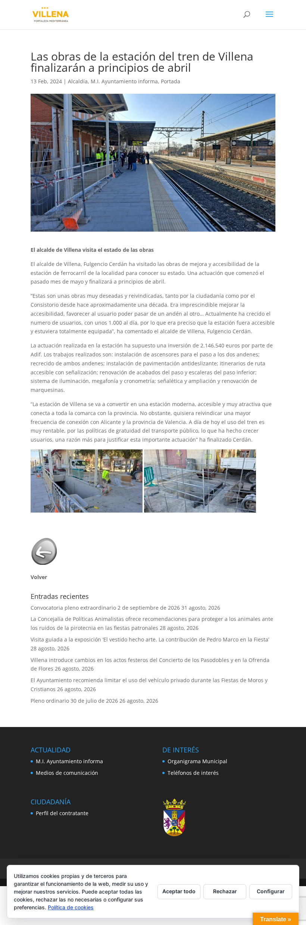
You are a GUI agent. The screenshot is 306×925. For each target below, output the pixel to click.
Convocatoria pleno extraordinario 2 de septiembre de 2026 (105, 607)
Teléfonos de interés (193, 772)
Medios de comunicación (67, 772)
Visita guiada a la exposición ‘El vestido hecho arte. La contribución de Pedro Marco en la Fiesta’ (150, 639)
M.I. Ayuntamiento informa (124, 81)
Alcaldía (78, 81)
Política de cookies (71, 907)
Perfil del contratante (62, 813)
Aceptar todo (179, 891)
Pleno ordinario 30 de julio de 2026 (74, 700)
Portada (170, 81)
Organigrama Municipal (197, 761)
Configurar (271, 891)
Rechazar (225, 891)
